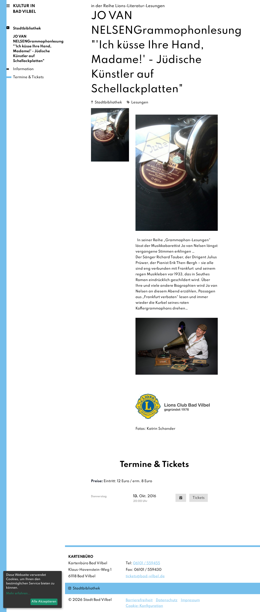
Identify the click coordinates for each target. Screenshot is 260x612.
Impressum (190, 600)
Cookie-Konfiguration (144, 606)
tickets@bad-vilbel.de (145, 576)
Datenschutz (167, 600)
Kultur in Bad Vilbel (24, 9)
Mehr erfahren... (18, 593)
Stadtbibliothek (27, 28)
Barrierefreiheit (139, 600)
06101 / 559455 (146, 563)
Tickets (199, 498)
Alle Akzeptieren (43, 601)
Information (23, 69)
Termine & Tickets (28, 77)
